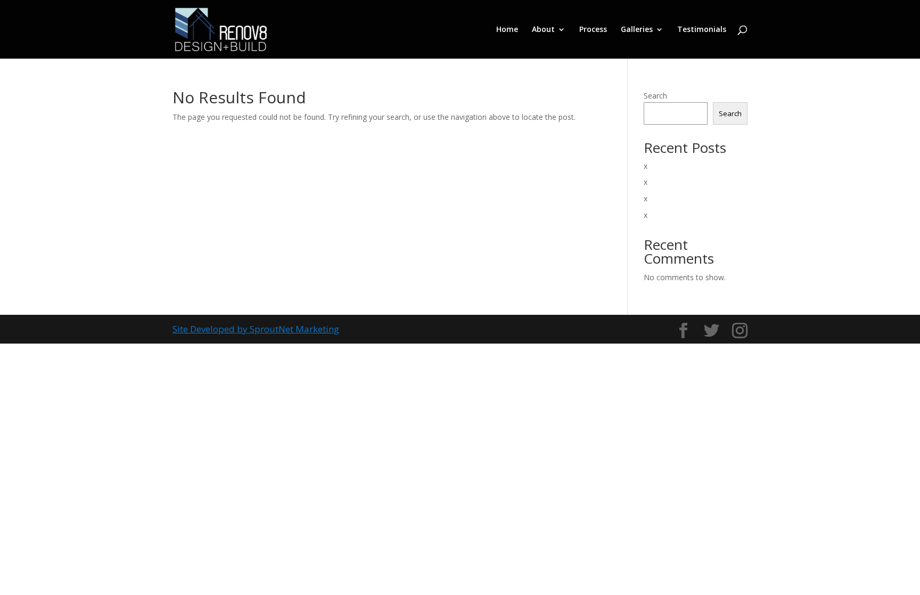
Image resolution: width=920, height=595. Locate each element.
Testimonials (701, 30)
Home (507, 30)
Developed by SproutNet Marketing (264, 329)
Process (593, 30)
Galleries (637, 30)
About (543, 30)
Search (655, 96)
